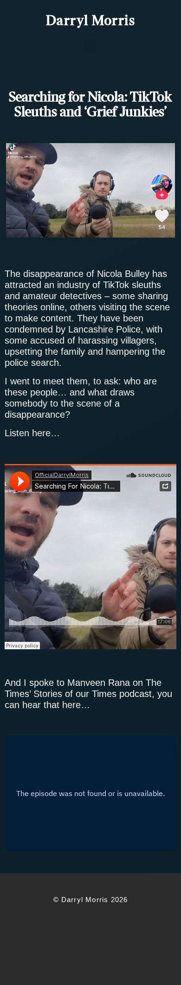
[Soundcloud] (107, 924)
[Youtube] (85, 924)
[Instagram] (63, 924)
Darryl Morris (91, 21)
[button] (90, 45)
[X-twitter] (41, 924)
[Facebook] (18, 924)
